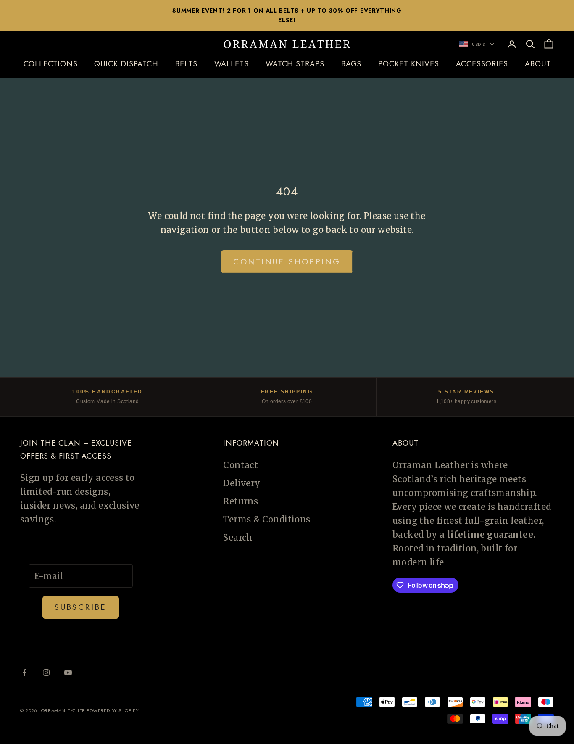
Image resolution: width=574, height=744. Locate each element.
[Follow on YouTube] (68, 672)
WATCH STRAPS (295, 63)
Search (237, 537)
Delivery (241, 483)
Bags (351, 63)
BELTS (186, 63)
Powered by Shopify (113, 710)
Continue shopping (286, 261)
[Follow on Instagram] (46, 672)
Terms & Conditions (266, 519)
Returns (240, 501)
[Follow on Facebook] (24, 672)
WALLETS (231, 63)
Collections (51, 63)
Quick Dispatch (126, 63)
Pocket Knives (408, 63)
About (538, 63)
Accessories (482, 63)
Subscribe (81, 607)
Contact (240, 465)
